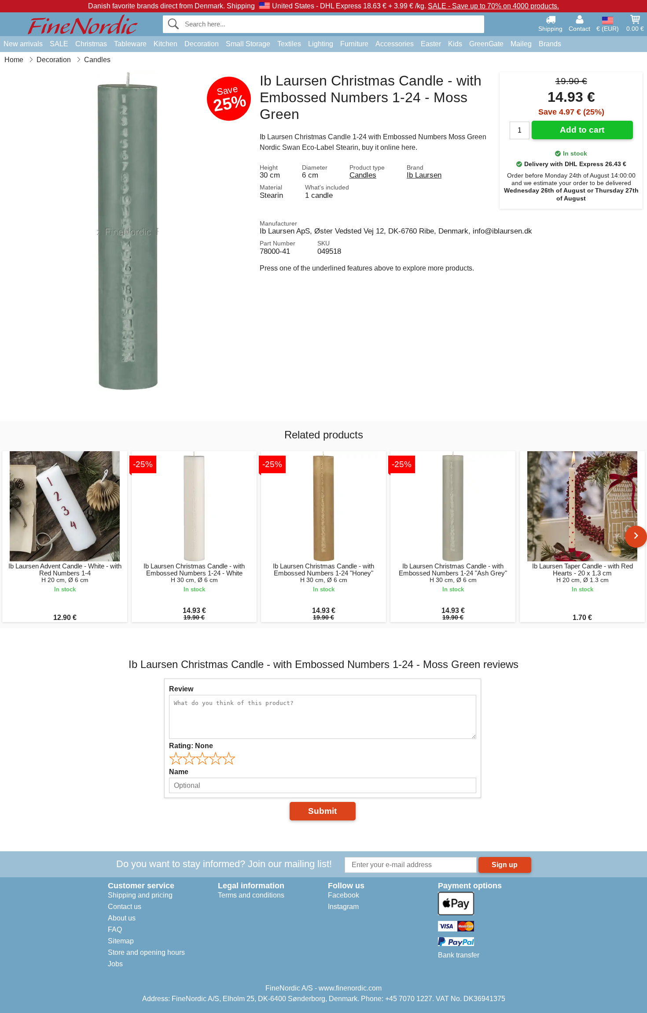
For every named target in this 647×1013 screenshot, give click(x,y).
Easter (431, 44)
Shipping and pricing (140, 895)
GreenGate (486, 44)
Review (181, 689)
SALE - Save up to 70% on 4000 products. (493, 6)
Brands (550, 44)
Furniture (354, 44)
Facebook (343, 895)
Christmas (91, 44)
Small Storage (248, 44)
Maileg (521, 44)
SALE (59, 44)
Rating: (191, 746)
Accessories (394, 44)
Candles (362, 175)
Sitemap (121, 941)
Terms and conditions (251, 895)
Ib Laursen (424, 175)
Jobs (115, 964)
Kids (455, 44)
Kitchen (165, 44)
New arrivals (23, 44)
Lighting (320, 44)
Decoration (201, 44)
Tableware (130, 44)
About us (122, 918)
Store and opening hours (146, 952)
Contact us (124, 906)
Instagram (343, 906)
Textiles (289, 44)
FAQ (115, 929)
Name (178, 772)
